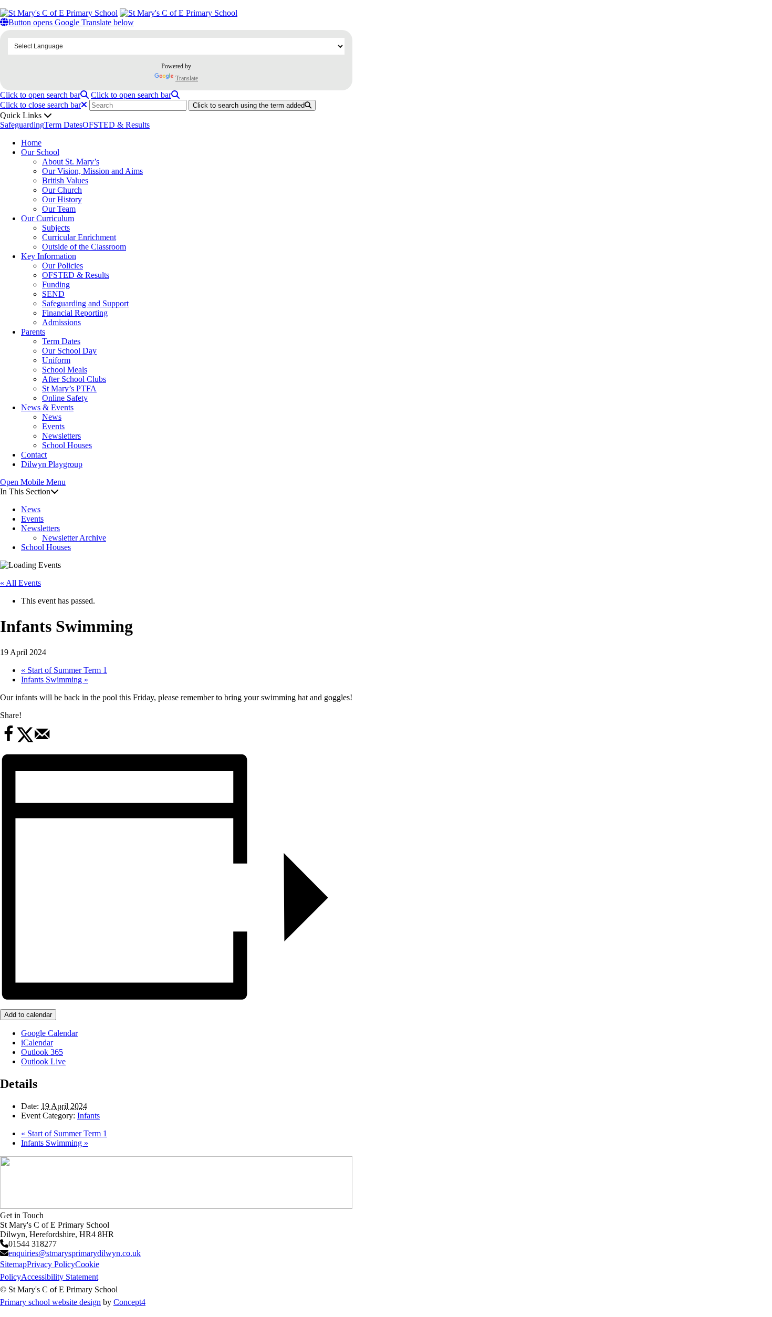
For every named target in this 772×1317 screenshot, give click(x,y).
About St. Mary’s (70, 161)
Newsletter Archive (74, 537)
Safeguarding (22, 124)
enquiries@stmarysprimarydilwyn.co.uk (74, 1253)
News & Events (47, 407)
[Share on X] (25, 740)
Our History (62, 199)
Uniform (56, 360)
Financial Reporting (75, 312)
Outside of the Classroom (84, 246)
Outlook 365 (42, 1052)
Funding (56, 284)
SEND (53, 293)
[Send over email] (42, 740)
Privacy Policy (51, 1264)
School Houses (67, 445)
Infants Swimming (54, 679)
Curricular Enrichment (79, 237)
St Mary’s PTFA (69, 388)
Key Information (48, 256)
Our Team (59, 208)
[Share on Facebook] (8, 740)
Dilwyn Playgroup (51, 464)
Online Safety (65, 397)
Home (31, 142)
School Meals (64, 369)
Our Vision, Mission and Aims (92, 171)
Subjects (56, 227)
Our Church (62, 189)
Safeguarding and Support (85, 303)
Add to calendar (28, 1015)
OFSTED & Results (116, 124)
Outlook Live (43, 1061)
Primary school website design (50, 1302)
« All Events (20, 582)
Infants (88, 1115)
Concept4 (129, 1302)
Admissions (61, 322)
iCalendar (37, 1042)
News (51, 416)
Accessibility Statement (59, 1276)
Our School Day (69, 350)
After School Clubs (74, 379)
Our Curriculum (47, 218)
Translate (186, 78)
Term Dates (63, 124)
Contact (34, 454)
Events (53, 426)
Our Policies (62, 265)
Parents (33, 331)
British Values (65, 180)
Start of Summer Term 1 (64, 670)
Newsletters (61, 435)
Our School (40, 152)
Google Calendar (49, 1033)
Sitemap (13, 1264)
